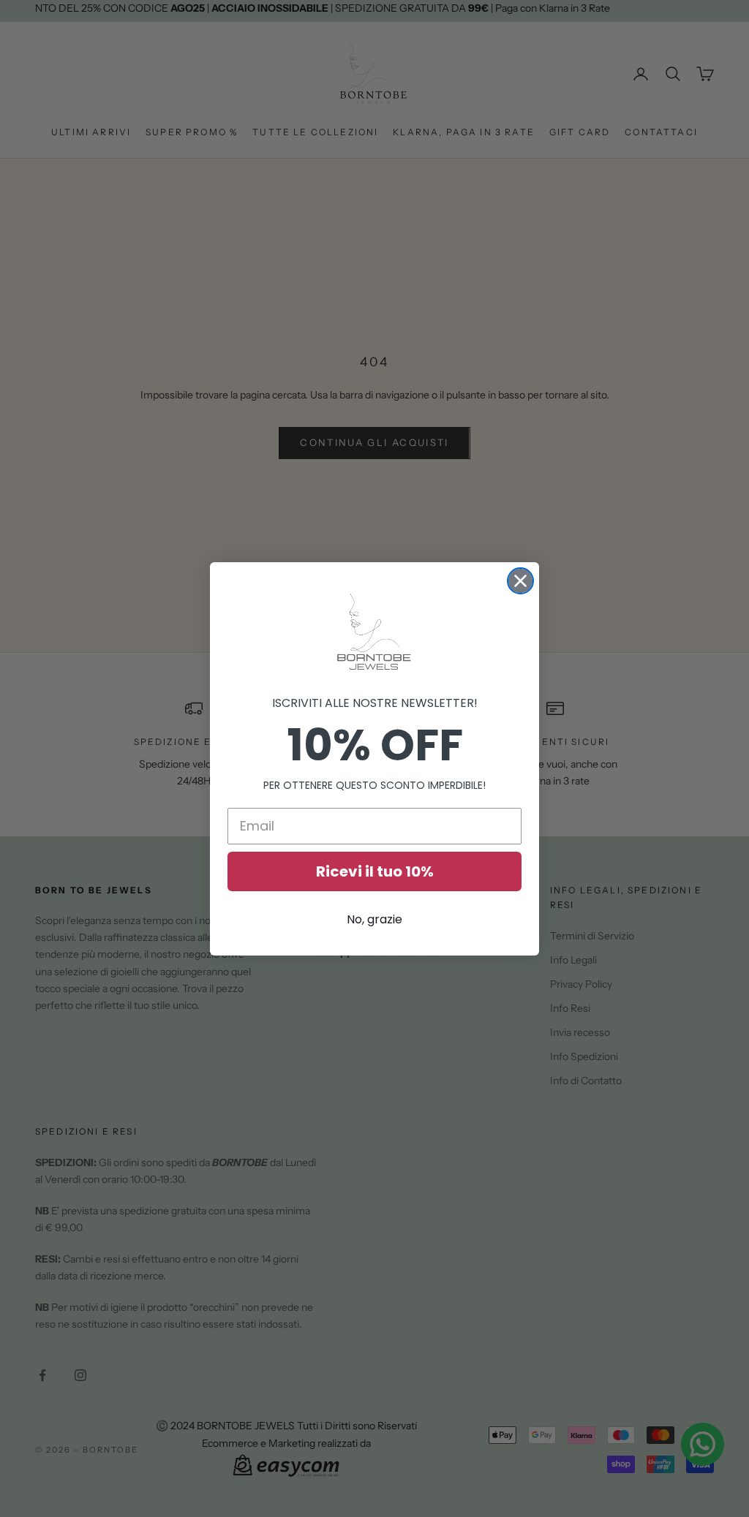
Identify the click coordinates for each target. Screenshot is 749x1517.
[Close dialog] (520, 581)
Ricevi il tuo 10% (375, 871)
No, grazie (374, 919)
